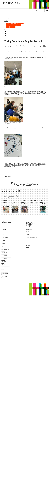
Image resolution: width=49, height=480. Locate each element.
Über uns (27, 231)
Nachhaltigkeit (4, 258)
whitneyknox (8, 15)
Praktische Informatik (10, 25)
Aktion (2, 231)
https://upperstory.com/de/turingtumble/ (35, 51)
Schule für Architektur (5, 266)
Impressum (28, 234)
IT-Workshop (13, 23)
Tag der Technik (18, 25)
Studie (2, 269)
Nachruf (3, 260)
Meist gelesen (9, 196)
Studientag (3, 270)
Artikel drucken (8, 176)
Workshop (6, 21)
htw (11, 3)
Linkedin (27, 247)
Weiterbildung (4, 276)
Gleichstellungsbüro (5, 249)
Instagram (28, 245)
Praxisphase (3, 261)
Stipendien (3, 267)
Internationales (4, 254)
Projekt (2, 263)
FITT (2, 246)
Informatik (8, 23)
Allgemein (7, 20)
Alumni (2, 234)
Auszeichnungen (4, 237)
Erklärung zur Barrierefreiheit (31, 237)
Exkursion (3, 243)
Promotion (3, 264)
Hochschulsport (4, 252)
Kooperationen (12, 20)
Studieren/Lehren (19, 20)
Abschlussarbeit (4, 273)
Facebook (28, 244)
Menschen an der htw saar (6, 257)
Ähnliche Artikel (10, 191)
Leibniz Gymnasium (20, 23)
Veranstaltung (4, 274)
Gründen (3, 251)
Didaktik (3, 240)
